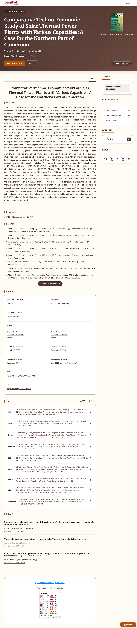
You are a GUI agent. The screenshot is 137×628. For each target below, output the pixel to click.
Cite (31, 63)
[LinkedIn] (123, 159)
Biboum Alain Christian (13, 56)
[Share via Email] (128, 159)
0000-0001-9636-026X (59, 334)
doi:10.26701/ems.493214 (24, 426)
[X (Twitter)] (117, 159)
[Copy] (90, 413)
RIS (83, 401)
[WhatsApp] (112, 159)
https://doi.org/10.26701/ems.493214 (22, 376)
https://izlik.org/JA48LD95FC (19, 389)
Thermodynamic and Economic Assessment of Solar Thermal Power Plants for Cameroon (45, 539)
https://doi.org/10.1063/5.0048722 (15, 531)
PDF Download (13, 63)
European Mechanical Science (117, 34)
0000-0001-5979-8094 (15, 334)
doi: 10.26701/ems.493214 (33, 460)
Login (128, 3)
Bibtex (93, 401)
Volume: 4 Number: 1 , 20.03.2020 (115, 87)
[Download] (129, 139)
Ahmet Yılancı (30, 56)
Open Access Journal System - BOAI (50, 583)
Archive (106, 77)
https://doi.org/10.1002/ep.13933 (14, 563)
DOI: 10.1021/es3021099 (70, 278)
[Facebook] (106, 159)
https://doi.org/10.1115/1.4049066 (14, 546)
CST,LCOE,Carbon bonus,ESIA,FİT (18, 217)
